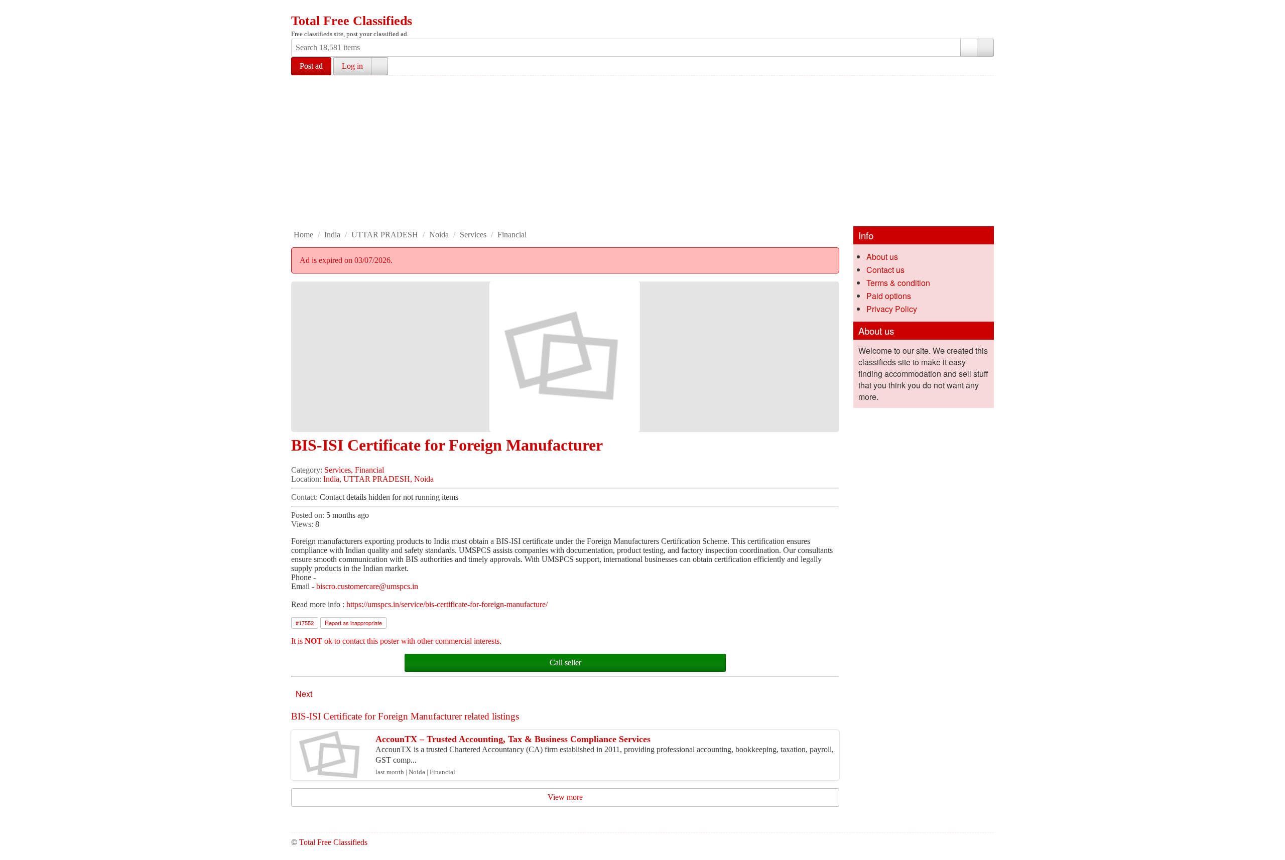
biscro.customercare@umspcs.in (367, 586)
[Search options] (968, 48)
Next (304, 693)
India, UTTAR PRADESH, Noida (378, 479)
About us (882, 256)
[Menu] (299, 9)
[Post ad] (318, 9)
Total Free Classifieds (351, 21)
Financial (512, 234)
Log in (352, 66)
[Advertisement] (642, 151)
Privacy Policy (891, 309)
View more (565, 797)
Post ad (311, 66)
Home (303, 234)
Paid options (888, 296)
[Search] (985, 48)
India (332, 234)
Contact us (885, 269)
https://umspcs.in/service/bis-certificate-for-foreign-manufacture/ (447, 604)
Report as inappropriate (353, 623)
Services (473, 234)
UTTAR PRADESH (384, 234)
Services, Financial (354, 470)
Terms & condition (898, 283)
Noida (439, 234)
